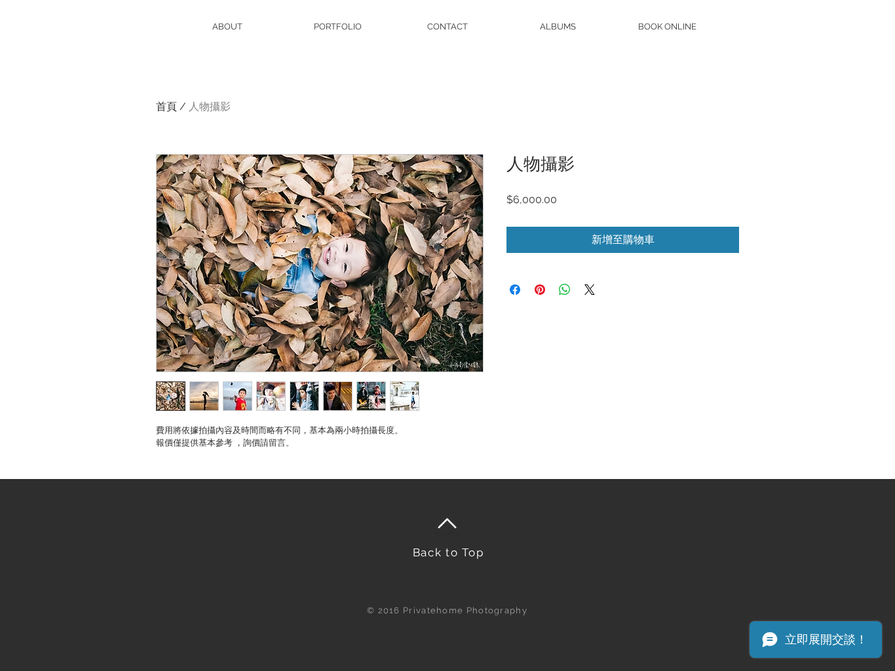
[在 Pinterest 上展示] (540, 289)
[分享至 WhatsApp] (565, 289)
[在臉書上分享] (515, 289)
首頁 (166, 106)
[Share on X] (590, 289)
